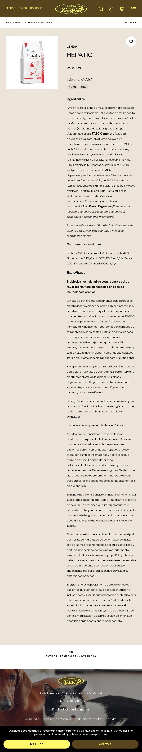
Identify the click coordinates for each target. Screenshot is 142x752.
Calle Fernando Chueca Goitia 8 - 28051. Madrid (71, 693)
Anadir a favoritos (131, 41)
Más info (36, 744)
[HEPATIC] (32, 62)
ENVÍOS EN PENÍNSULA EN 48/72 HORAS (71, 656)
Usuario (111, 8)
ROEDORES (36, 8)
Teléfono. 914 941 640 (71, 701)
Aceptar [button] (105, 744)
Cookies (111, 719)
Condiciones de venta (88, 719)
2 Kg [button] (84, 86)
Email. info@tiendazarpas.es (71, 709)
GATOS (23, 8)
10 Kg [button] (72, 86)
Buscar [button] (100, 8)
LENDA (72, 47)
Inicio (9, 22)
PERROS (10, 8)
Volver (132, 22)
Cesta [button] (121, 8)
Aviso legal (32, 719)
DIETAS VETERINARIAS (39, 22)
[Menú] (132, 8)
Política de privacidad (57, 719)
